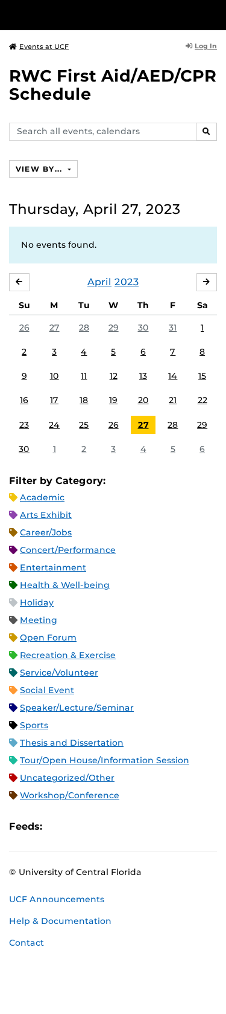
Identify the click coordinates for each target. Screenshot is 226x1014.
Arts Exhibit (46, 514)
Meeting (38, 620)
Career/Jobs (46, 532)
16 (24, 400)
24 (54, 424)
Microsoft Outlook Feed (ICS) (78, 826)
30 (143, 327)
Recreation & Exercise (68, 655)
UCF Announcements (56, 899)
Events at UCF (44, 46)
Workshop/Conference (69, 795)
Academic (42, 497)
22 (202, 400)
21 (173, 400)
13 (143, 375)
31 (173, 327)
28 (84, 327)
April (99, 282)
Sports (34, 725)
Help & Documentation (60, 921)
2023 (127, 282)
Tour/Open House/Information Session (104, 760)
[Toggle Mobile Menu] (214, 14)
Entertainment (53, 567)
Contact (26, 942)
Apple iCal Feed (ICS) (58, 826)
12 (114, 375)
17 (54, 400)
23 (24, 424)
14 (172, 375)
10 (54, 375)
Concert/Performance (68, 549)
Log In (206, 46)
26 (24, 327)
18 (84, 400)
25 (84, 424)
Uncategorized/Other (67, 777)
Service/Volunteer (59, 672)
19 (113, 400)
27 (54, 327)
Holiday (37, 602)
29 (113, 327)
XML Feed (119, 826)
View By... (40, 168)
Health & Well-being (65, 585)
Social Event (47, 690)
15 (202, 375)
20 (143, 400)
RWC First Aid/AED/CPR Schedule (112, 85)
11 (84, 375)
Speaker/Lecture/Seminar (77, 707)
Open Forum (48, 637)
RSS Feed (99, 826)
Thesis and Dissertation (72, 742)
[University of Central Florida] (91, 14)
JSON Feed (140, 826)
